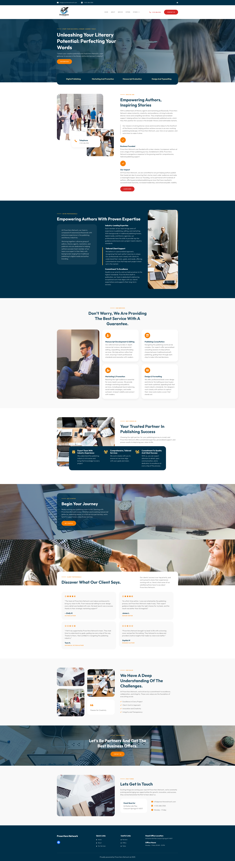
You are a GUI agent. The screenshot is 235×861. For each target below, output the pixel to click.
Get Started (69, 523)
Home (106, 12)
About (100, 843)
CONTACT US (171, 12)
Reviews (124, 839)
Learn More (127, 189)
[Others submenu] (138, 11)
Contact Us (117, 754)
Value (124, 846)
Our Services (64, 61)
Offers (124, 843)
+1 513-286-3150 (156, 12)
